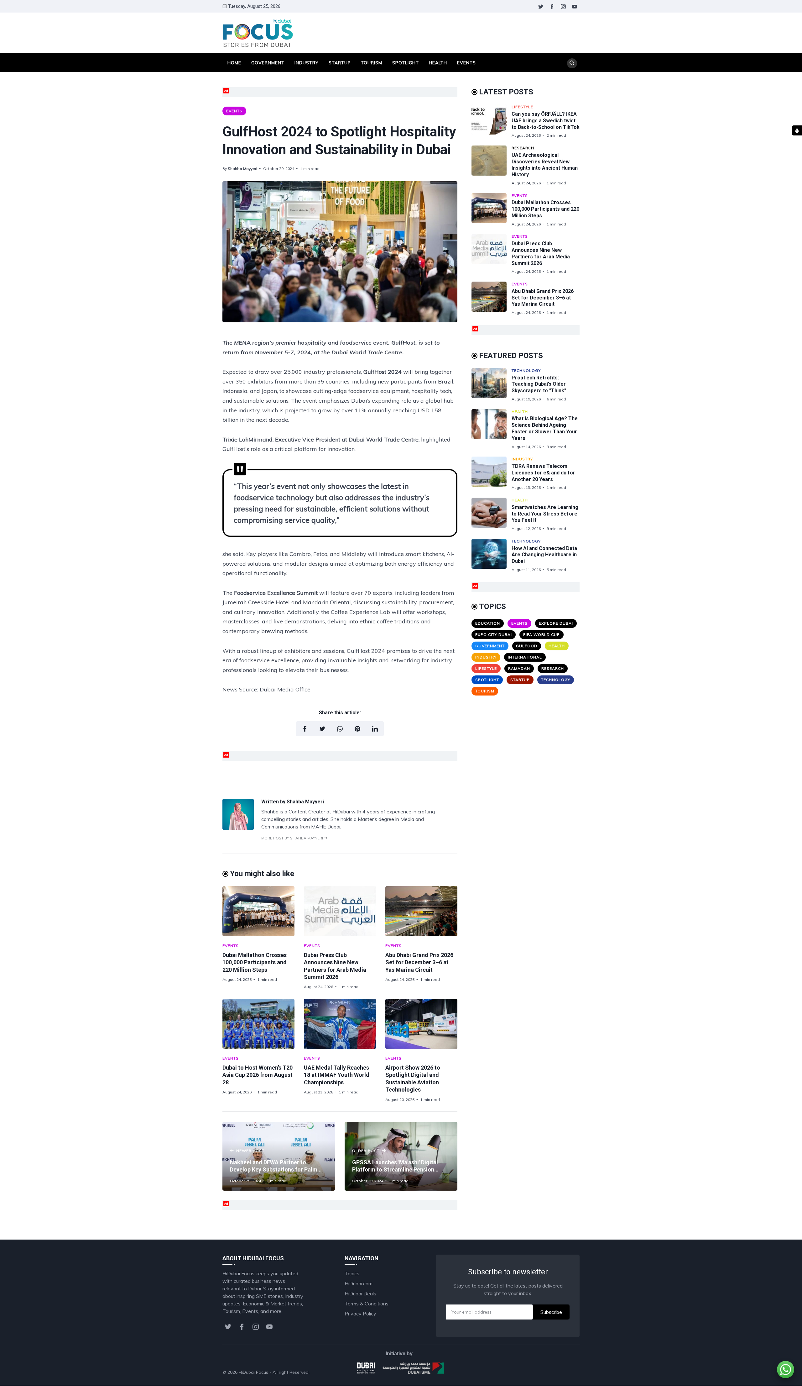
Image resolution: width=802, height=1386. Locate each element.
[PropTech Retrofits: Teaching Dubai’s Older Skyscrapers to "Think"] (491, 385)
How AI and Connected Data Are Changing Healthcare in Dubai (544, 554)
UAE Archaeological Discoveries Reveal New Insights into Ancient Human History (545, 164)
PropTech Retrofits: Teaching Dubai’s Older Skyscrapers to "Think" (539, 384)
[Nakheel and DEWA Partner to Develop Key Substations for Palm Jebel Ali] (278, 1156)
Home (234, 63)
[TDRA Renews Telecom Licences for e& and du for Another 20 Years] (491, 473)
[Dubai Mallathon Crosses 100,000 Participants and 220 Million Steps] (258, 911)
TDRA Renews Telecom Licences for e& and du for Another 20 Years (543, 472)
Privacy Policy (360, 1313)
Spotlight (405, 63)
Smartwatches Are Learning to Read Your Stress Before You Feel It (545, 513)
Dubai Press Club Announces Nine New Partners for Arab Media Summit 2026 (541, 253)
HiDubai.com (358, 1283)
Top (569, 1372)
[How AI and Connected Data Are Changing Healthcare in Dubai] (491, 555)
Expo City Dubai (493, 634)
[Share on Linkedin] (375, 728)
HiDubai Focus (253, 1372)
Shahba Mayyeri (242, 168)
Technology (526, 370)
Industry (306, 63)
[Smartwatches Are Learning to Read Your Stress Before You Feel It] (491, 514)
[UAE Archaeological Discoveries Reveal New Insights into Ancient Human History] (491, 165)
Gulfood (526, 645)
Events (466, 63)
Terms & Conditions (366, 1303)
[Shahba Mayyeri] (238, 828)
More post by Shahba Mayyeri (292, 838)
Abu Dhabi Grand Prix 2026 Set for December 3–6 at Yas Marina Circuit (419, 962)
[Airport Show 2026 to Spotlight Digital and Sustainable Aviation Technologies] (421, 1024)
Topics (352, 1273)
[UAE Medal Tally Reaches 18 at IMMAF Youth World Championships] (340, 1024)
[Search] (572, 63)
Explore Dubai (556, 623)
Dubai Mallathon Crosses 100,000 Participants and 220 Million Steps (254, 962)
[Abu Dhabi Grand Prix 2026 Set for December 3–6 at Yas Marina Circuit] (421, 911)
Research (523, 147)
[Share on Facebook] (305, 728)
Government (267, 63)
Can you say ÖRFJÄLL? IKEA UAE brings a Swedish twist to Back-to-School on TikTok (546, 120)
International (525, 657)
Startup (340, 63)
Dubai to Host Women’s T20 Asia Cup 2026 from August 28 (257, 1075)
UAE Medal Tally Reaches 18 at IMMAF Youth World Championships (336, 1075)
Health (438, 63)
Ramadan (519, 668)
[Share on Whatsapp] (340, 728)
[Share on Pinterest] (357, 728)
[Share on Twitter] (322, 728)
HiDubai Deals (360, 1293)
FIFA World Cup (541, 634)
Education (487, 623)
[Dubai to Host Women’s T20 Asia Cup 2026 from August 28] (258, 1024)
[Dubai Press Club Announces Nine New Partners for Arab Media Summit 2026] (340, 911)
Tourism (371, 63)
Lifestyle (522, 106)
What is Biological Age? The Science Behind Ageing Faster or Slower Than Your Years (545, 428)
